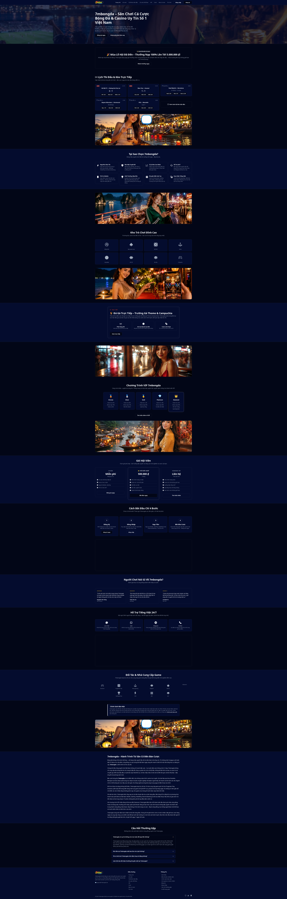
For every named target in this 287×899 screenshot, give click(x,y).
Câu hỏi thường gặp (166, 887)
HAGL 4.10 (117, 94)
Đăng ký (188, 2)
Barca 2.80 (183, 93)
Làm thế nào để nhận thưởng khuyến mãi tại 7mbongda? (130, 861)
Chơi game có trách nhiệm (168, 881)
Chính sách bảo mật (172, 712)
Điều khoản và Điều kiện (167, 877)
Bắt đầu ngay (144, 495)
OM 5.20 (150, 108)
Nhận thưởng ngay (143, 64)
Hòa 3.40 (143, 94)
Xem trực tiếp (116, 334)
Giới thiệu (163, 875)
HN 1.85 (104, 94)
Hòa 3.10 (176, 93)
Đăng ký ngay (101, 35)
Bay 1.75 (104, 108)
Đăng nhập (178, 2)
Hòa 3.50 (111, 108)
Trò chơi (169, 2)
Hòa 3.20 (110, 94)
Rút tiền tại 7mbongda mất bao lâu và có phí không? (129, 851)
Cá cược (124, 2)
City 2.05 (136, 94)
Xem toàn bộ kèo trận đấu (177, 104)
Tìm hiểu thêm (176, 495)
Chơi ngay (106, 245)
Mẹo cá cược (162, 2)
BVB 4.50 (117, 108)
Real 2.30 (169, 93)
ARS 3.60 (150, 94)
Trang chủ (117, 2)
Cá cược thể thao (144, 2)
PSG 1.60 (137, 108)
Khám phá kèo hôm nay (117, 35)
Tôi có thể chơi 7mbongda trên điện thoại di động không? (130, 856)
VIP (151, 2)
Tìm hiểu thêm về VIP (143, 415)
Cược (155, 2)
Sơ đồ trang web (165, 889)
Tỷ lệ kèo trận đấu (133, 2)
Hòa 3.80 (143, 108)
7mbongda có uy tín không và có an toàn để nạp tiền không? (131, 837)
